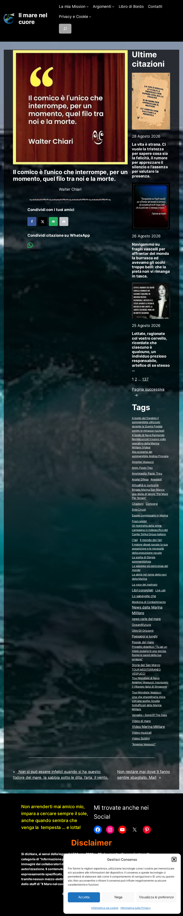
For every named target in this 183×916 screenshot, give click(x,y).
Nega (118, 897)
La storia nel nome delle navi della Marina (149, 576)
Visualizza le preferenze (156, 897)
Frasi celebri (139, 521)
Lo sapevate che (144, 596)
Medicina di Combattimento (149, 602)
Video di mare (141, 721)
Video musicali (142, 732)
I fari (135, 540)
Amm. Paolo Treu (142, 467)
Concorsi (152, 503)
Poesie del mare (143, 642)
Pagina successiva (148, 392)
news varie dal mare (146, 619)
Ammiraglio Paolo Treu (147, 473)
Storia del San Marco (146, 665)
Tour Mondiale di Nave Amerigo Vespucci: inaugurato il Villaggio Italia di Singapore (150, 682)
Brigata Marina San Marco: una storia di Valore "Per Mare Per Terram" (150, 494)
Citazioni (137, 503)
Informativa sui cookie (104, 908)
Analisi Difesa (140, 479)
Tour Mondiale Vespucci (146, 692)
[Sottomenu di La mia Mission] (87, 6)
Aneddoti (156, 479)
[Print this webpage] (63, 221)
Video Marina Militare (148, 727)
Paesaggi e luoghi (144, 636)
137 (145, 379)
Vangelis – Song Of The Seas (149, 715)
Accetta (83, 897)
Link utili (160, 590)
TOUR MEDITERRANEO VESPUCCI (146, 671)
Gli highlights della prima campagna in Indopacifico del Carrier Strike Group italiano (150, 530)
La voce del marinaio (144, 584)
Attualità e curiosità (145, 485)
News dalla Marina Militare (147, 610)
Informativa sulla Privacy (136, 908)
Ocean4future (141, 624)
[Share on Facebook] (31, 221)
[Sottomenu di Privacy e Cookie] (90, 16)
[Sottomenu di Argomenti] (113, 6)
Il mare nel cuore (33, 18)
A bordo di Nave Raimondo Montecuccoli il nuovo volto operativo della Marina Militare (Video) (149, 441)
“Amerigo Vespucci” (144, 744)
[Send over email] (53, 221)
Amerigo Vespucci (143, 462)
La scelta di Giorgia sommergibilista (143, 559)
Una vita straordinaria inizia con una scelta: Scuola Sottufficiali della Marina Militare (148, 703)
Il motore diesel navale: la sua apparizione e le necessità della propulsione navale (150, 548)
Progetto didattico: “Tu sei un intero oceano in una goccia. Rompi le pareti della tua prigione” (149, 653)
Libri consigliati (142, 590)
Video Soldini (141, 738)
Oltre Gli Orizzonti (143, 630)
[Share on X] (42, 221)
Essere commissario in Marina (150, 515)
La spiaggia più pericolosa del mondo (150, 568)
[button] (174, 859)
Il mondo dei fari (151, 540)
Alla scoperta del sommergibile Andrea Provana (150, 454)
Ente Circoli (139, 509)
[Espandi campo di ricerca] (65, 29)
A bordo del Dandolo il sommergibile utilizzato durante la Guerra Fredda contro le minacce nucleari (148, 424)
